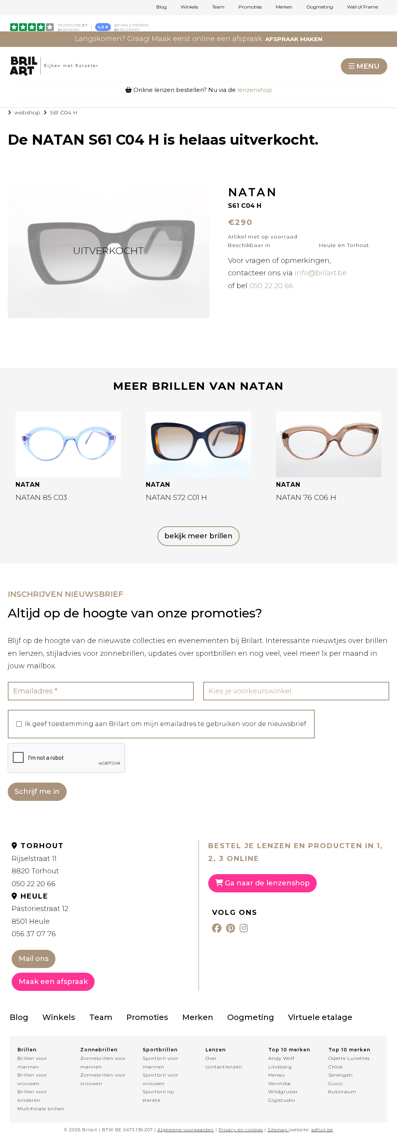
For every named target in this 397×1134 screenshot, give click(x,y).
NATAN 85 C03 (41, 497)
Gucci (335, 1083)
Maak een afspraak (53, 981)
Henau (276, 1075)
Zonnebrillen (98, 1050)
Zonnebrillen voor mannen (103, 1062)
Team (218, 7)
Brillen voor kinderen (32, 1096)
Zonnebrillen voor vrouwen (103, 1079)
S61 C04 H (64, 112)
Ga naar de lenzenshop (266, 883)
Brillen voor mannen (32, 1062)
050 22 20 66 (271, 286)
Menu (368, 66)
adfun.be (322, 1129)
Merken (284, 7)
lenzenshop (254, 89)
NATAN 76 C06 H (306, 497)
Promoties (250, 7)
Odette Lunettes (349, 1058)
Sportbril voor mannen (161, 1062)
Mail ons (33, 958)
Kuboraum (342, 1091)
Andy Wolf (281, 1058)
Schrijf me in (37, 791)
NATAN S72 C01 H (176, 497)
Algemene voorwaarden (185, 1129)
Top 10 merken (289, 1050)
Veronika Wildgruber (283, 1087)
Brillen (26, 1050)
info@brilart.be (321, 273)
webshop (27, 112)
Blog (161, 7)
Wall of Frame (362, 7)
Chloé (335, 1067)
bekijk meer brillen (198, 536)
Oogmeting (319, 7)
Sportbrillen (160, 1050)
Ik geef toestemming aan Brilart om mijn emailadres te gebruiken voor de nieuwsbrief (165, 724)
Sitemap (277, 1129)
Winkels (189, 7)
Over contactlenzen (223, 1062)
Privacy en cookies (241, 1129)
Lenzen (215, 1050)
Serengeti (340, 1075)
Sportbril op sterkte (158, 1096)
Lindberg (280, 1067)
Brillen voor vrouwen (32, 1079)
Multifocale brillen (40, 1109)
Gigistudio (281, 1100)
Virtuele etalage (320, 1017)
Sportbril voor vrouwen (161, 1079)
